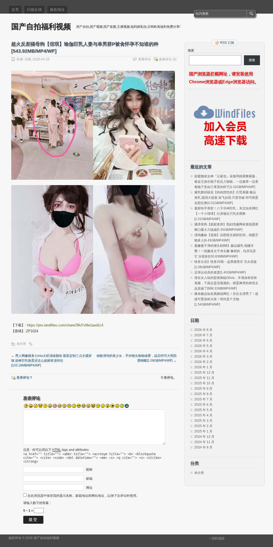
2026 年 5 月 (203, 346)
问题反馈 (34, 9)
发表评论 (165, 59)
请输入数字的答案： (37, 503)
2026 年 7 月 (203, 335)
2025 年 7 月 (203, 399)
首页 (15, 9)
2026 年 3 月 (203, 356)
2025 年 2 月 (203, 426)
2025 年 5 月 (203, 410)
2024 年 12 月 (204, 437)
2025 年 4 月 (203, 415)
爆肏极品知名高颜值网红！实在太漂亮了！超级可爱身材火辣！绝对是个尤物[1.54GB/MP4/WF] (226, 299)
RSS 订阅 (227, 43)
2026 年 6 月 (203, 340)
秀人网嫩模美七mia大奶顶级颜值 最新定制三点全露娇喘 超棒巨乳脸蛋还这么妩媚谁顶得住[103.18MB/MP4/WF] (51, 360)
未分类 (21, 344)
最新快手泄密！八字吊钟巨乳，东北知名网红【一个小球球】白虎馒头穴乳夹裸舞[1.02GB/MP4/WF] (226, 213)
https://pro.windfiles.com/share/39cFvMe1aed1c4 (65, 325)
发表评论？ (25, 377)
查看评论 (144, 59)
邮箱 (89, 478)
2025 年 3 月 (203, 421)
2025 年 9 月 (203, 388)
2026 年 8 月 (203, 330)
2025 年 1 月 (203, 431)
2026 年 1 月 (203, 367)
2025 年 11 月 (204, 378)
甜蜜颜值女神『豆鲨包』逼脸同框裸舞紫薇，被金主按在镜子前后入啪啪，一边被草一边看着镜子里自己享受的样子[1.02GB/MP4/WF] (226, 181)
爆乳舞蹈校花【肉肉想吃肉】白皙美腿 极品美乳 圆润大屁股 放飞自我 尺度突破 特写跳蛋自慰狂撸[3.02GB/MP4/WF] (226, 197)
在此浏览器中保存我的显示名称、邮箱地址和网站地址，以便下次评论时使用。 (83, 496)
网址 (89, 488)
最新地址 (57, 9)
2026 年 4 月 (203, 351)
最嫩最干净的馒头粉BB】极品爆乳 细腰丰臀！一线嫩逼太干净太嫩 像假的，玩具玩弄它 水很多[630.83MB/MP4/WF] (225, 251)
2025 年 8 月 (203, 394)
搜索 (191, 50)
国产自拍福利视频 (41, 26)
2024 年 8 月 (203, 447)
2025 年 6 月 (203, 405)
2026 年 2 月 (203, 362)
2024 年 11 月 (204, 442)
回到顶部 (218, 538)
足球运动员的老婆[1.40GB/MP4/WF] (220, 272)
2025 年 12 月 (204, 372)
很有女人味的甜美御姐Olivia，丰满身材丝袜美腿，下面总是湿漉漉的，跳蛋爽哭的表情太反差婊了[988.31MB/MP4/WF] (226, 283)
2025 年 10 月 (204, 383)
